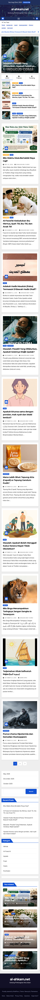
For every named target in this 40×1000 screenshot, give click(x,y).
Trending (32, 78)
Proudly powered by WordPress (10, 991)
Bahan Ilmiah (10, 996)
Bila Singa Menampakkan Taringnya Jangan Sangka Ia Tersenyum (17, 611)
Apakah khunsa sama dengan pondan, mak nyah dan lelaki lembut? (19, 66)
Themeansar (34, 991)
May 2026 (6, 774)
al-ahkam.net (20, 9)
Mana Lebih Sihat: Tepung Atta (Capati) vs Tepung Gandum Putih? (18, 480)
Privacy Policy (19, 996)
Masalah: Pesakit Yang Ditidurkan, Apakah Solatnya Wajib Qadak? (24, 117)
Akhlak (5, 605)
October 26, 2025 (11, 486)
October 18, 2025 (11, 740)
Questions (27, 996)
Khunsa (31, 25)
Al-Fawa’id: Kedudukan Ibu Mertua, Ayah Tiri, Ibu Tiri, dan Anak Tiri (23, 97)
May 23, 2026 (9, 164)
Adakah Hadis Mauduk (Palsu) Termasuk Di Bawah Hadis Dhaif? (24, 106)
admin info (23, 486)
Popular (19, 78)
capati (15, 25)
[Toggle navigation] (19, 18)
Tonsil (3, 25)
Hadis (14, 103)
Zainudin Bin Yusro (26, 69)
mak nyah (10, 28)
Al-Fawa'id (15, 83)
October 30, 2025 (11, 69)
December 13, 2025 (11, 230)
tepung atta (9, 25)
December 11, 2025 (11, 292)
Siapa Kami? (34, 996)
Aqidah (5, 856)
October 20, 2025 (11, 552)
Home (3, 996)
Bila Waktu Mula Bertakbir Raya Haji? (16, 806)
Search (31, 791)
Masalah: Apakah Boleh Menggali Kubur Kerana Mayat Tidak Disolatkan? (19, 546)
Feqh (5, 60)
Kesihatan (19, 113)
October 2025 (7, 783)
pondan (4, 28)
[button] (34, 18)
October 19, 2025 (11, 677)
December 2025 (8, 779)
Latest (7, 78)
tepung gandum (23, 25)
